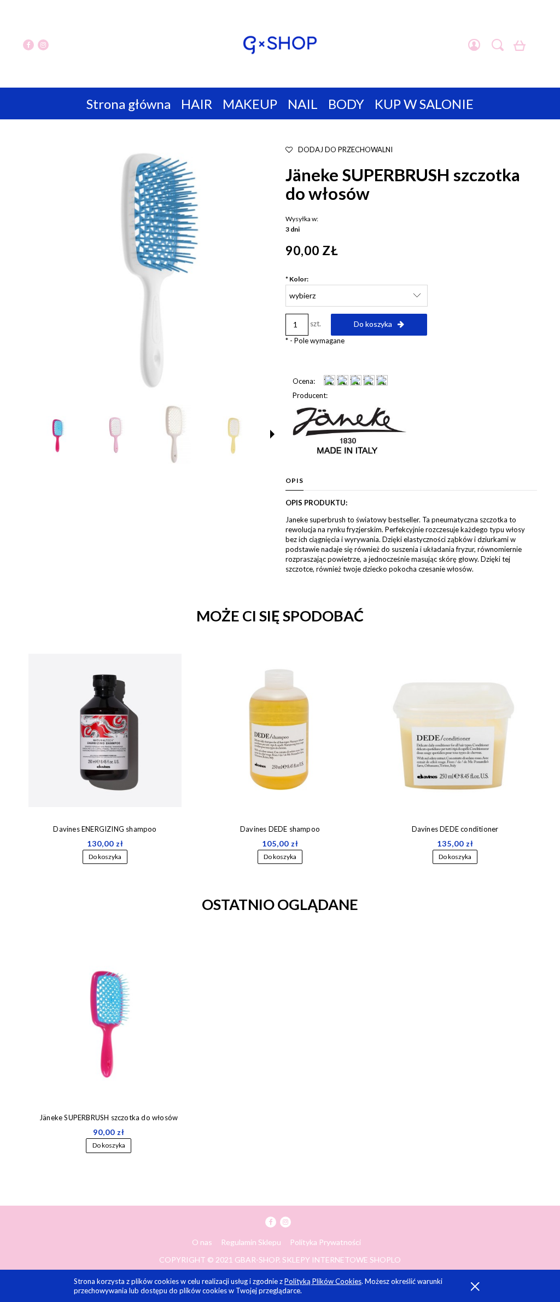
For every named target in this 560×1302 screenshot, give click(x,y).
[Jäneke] (349, 429)
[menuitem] (128, 104)
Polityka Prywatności (325, 1242)
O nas (202, 1242)
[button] (272, 434)
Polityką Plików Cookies (322, 1281)
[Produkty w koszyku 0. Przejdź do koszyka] (521, 48)
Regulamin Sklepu (251, 1242)
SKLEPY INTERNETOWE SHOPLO (341, 1259)
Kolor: (296, 279)
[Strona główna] (280, 45)
